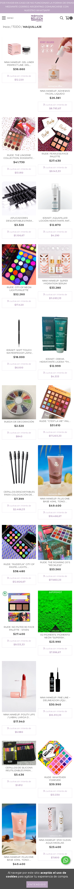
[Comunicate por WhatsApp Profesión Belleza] (65, 860)
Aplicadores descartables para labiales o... (19, 219)
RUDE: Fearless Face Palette (55, 155)
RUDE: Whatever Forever (55, 778)
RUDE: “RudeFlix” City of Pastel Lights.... (19, 565)
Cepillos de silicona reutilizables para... (19, 769)
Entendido (37, 884)
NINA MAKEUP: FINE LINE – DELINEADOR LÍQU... (55, 699)
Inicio (6, 27)
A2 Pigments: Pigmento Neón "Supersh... (55, 636)
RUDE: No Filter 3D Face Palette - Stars (19, 628)
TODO (16, 27)
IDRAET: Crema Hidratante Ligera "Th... (55, 360)
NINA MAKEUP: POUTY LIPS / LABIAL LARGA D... (19, 716)
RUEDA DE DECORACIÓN (19, 421)
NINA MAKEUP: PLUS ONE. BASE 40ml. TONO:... (55, 500)
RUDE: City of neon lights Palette (19, 288)
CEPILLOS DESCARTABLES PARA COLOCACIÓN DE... (19, 493)
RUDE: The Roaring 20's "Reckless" (55, 564)
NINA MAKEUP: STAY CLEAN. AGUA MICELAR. (55, 841)
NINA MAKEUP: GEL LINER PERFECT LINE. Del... (19, 63)
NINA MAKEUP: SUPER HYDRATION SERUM (55, 282)
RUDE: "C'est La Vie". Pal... (55, 421)
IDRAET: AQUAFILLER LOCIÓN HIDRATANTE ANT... (55, 219)
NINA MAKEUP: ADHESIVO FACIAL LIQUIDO (55, 92)
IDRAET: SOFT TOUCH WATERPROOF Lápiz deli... (18, 351)
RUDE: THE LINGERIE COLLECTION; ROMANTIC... (19, 156)
